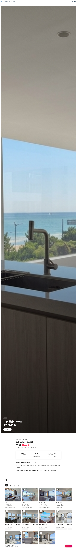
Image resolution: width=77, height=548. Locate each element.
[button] (8, 1)
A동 (10, 485)
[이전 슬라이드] (3, 219)
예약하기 (68, 546)
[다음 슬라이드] (73, 219)
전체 (6, 485)
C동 (18, 485)
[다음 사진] (19, 495)
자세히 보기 (7, 430)
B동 (14, 485)
